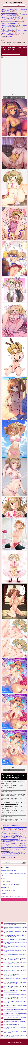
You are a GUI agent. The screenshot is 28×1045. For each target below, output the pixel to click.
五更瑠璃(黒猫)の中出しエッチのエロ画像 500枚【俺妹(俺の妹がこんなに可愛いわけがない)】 (15, 1014)
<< (4, 97)
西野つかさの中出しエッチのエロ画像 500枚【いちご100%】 (15, 951)
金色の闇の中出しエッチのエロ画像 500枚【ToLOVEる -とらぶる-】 (15, 979)
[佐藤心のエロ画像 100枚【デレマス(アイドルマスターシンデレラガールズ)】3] (14, 206)
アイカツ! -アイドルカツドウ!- (8, 890)
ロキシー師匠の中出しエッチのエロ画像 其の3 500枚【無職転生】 (15, 1028)
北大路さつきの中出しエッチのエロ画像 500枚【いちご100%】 (15, 947)
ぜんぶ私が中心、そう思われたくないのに (12, 825)
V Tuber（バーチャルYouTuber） (8, 870)
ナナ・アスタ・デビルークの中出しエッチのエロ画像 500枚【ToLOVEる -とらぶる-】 (15, 983)
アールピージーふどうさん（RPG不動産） (11, 884)
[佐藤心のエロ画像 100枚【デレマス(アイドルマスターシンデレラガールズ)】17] (14, 657)
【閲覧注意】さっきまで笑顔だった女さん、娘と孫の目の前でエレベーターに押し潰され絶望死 (14, 15)
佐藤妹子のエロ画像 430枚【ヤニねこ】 (12, 1024)
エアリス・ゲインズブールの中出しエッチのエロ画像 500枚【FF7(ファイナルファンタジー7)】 (15, 1018)
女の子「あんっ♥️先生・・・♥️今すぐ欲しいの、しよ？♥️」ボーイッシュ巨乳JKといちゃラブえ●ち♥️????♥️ (13, 20)
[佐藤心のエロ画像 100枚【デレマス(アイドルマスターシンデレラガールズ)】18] (14, 693)
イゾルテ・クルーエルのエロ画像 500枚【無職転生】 (15, 994)
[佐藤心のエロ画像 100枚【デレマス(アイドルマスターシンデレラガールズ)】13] (14, 550)
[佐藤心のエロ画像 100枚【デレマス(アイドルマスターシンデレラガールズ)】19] (14, 729)
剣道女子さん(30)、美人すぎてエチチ (10, 23)
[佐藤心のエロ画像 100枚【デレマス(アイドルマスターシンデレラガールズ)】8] (14, 375)
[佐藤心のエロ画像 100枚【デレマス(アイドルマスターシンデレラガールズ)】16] (14, 637)
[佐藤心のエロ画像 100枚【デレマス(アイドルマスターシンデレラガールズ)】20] (14, 765)
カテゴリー (19, 5)
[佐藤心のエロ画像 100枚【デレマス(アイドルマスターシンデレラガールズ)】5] (14, 276)
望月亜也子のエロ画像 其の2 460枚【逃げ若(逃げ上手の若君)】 (15, 955)
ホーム (8, 5)
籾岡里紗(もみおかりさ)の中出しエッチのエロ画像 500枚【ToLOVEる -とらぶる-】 (15, 1006)
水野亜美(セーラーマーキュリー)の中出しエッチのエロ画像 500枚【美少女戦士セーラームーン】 (15, 1036)
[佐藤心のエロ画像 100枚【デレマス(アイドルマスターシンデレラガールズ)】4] (14, 240)
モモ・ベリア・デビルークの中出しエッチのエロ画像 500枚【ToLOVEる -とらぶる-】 (15, 991)
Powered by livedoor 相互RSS (7, 36)
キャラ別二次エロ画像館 (14, 3)
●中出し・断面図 (5, 867)
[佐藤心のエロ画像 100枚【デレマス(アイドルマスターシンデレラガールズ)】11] (14, 495)
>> (24, 97)
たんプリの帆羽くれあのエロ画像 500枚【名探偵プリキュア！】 (15, 967)
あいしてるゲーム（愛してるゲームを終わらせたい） (13, 896)
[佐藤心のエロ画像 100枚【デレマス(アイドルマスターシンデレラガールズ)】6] (14, 301)
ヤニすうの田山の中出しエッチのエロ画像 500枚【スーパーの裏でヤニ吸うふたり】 (15, 924)
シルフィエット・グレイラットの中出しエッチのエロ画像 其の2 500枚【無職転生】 (15, 975)
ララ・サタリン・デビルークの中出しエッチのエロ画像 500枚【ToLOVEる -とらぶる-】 (15, 998)
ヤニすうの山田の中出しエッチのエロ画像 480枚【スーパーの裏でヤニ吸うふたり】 (15, 936)
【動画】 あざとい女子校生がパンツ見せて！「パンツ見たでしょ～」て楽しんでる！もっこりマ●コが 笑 (13, 18)
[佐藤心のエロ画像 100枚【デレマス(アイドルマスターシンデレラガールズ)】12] (14, 517)
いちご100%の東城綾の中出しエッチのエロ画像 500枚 (15, 939)
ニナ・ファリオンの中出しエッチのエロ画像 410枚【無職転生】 (14, 1002)
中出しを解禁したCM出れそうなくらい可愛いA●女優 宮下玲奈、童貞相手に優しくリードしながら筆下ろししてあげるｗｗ (14, 847)
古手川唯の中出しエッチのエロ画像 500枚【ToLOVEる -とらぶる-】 (15, 932)
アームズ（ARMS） (5, 881)
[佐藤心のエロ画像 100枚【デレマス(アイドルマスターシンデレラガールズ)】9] (14, 419)
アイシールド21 (4, 893)
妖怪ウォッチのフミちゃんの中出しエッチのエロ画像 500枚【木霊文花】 (15, 1032)
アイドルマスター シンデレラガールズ (11, 54)
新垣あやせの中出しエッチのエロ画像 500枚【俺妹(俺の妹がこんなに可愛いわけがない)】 (15, 963)
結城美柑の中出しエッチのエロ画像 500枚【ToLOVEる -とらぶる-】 (15, 928)
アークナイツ (4, 878)
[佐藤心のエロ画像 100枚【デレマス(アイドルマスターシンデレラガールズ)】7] (14, 336)
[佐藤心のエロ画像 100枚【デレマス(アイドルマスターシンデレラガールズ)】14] (14, 582)
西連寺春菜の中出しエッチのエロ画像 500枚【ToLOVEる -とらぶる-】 (15, 943)
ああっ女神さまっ (5, 887)
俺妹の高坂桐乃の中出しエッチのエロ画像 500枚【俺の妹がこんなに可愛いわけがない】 (15, 987)
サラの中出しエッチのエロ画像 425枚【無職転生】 (14, 1021)
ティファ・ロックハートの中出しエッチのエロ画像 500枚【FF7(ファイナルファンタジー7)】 (14, 959)
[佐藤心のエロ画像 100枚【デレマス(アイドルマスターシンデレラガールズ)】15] (14, 618)
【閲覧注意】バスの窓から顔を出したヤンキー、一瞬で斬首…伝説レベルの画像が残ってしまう (13, 12)
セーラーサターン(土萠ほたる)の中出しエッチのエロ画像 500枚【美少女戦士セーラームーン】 (15, 1010)
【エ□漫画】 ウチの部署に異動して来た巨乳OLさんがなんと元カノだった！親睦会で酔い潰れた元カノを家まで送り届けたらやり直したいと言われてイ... (14, 854)
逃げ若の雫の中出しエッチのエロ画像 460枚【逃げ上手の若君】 (15, 971)
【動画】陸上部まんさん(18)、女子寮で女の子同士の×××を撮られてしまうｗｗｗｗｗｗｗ (14, 34)
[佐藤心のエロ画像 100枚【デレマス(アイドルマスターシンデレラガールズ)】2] (14, 168)
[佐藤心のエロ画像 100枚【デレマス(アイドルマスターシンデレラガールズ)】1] (14, 135)
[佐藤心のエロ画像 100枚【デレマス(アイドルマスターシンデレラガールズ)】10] (14, 457)
